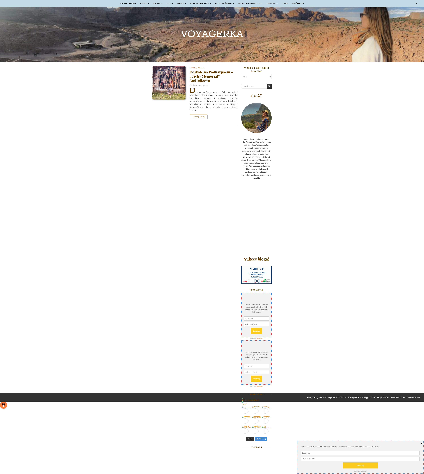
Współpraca (298, 3)
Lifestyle (271, 3)
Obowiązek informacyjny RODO (361, 397)
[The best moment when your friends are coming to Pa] (246, 421)
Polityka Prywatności (317, 397)
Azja (169, 3)
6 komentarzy (202, 85)
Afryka (180, 3)
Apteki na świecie (223, 3)
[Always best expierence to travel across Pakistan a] (266, 411)
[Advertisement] (256, 219)
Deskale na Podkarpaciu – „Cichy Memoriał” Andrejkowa (211, 76)
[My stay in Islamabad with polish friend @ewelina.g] (256, 411)
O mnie (285, 3)
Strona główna (128, 3)
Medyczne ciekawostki (249, 3)
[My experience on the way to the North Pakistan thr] (266, 431)
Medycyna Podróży (199, 3)
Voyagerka (212, 34)
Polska (143, 3)
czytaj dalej (198, 117)
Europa (156, 3)
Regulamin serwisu (337, 397)
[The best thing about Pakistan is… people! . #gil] (266, 421)
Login (379, 397)
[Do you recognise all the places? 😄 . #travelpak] (256, 431)
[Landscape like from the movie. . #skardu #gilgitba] (246, 411)
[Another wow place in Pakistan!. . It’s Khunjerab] (246, 431)
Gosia (192, 85)
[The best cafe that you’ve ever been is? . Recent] (256, 421)
